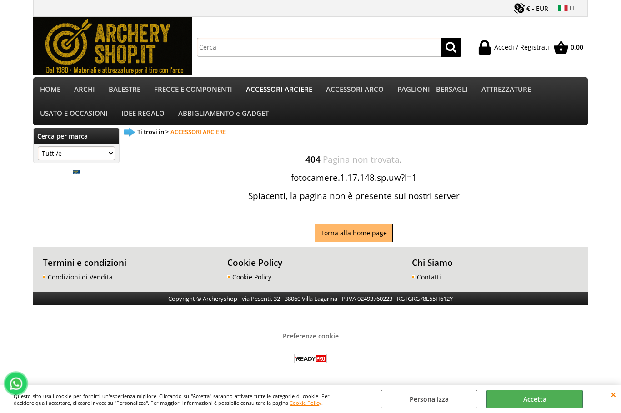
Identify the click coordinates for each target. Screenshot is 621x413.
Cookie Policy (305, 402)
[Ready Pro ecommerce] (310, 358)
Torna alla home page (354, 233)
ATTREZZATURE (506, 89)
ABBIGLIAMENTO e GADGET (223, 113)
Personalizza (429, 399)
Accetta (534, 399)
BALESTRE (124, 89)
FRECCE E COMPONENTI (193, 89)
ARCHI (84, 89)
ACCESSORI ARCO (355, 89)
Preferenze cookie (311, 336)
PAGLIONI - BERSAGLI (432, 89)
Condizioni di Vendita (80, 277)
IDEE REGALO (143, 113)
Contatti (429, 277)
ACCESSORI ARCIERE (279, 89)
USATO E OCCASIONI (74, 113)
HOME (50, 89)
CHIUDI (613, 394)
